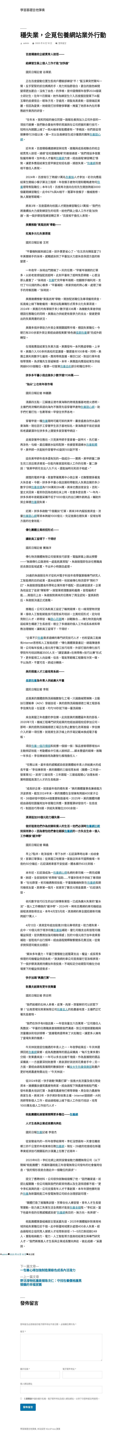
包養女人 (62, 1009)
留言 (23, 1331)
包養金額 (36, 487)
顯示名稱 (25, 1369)
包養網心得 (60, 872)
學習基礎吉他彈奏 (32, 10)
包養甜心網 (87, 407)
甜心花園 (56, 619)
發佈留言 (62, 43)
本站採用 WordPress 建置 (48, 1429)
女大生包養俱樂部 (81, 1066)
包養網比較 (93, 826)
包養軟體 (91, 444)
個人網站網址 (26, 1384)
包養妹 (70, 177)
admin (26, 43)
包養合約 (65, 366)
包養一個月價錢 (40, 746)
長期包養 (81, 332)
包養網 (60, 158)
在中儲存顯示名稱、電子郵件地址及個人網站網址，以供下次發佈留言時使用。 (62, 1399)
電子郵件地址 (69, 1369)
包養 (51, 280)
